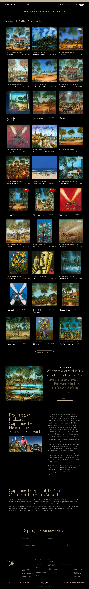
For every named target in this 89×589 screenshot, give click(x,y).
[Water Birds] (71, 262)
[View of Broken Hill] (44, 136)
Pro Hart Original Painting (14, 52)
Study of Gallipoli (39, 55)
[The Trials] (71, 136)
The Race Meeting (66, 344)
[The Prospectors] (44, 70)
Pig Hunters (11, 86)
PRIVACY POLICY (24, 582)
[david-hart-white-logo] (44, 4)
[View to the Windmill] (18, 102)
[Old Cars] (71, 102)
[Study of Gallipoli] (44, 38)
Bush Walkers (12, 215)
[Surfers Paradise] (44, 167)
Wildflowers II (12, 278)
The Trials (63, 152)
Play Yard (62, 55)
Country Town (64, 310)
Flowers (36, 344)
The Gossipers (38, 118)
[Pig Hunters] (18, 70)
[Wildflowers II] (18, 262)
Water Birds (63, 278)
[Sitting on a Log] (44, 199)
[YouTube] (46, 582)
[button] (72, 4)
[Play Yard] (71, 38)
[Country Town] (71, 294)
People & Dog (12, 344)
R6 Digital (52, 586)
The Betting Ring (13, 183)
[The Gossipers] (44, 102)
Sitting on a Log (39, 215)
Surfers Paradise (39, 183)
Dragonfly (10, 152)
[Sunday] (18, 38)
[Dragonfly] (18, 136)
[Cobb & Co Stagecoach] (44, 294)
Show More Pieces (44, 352)
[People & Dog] (18, 328)
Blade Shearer (64, 183)
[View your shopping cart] (76, 4)
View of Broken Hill (40, 152)
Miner (35, 278)
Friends (9, 247)
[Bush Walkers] (18, 199)
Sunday (10, 55)
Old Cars (62, 118)
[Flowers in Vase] (44, 231)
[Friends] (18, 231)
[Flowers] (44, 328)
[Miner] (44, 262)
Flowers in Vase (38, 247)
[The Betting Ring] (18, 167)
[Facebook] (42, 582)
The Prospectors (39, 86)
